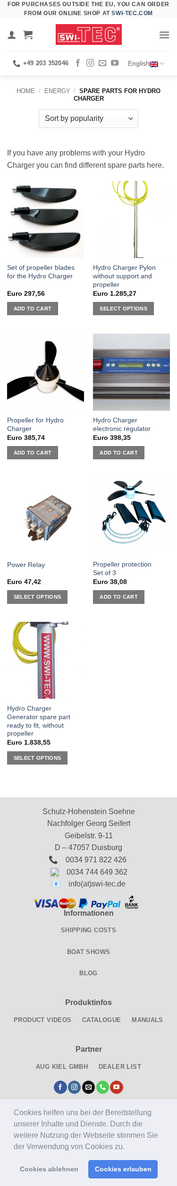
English (139, 63)
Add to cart (33, 308)
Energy (57, 91)
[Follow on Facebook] (78, 63)
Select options (123, 308)
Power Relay (26, 564)
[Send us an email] (102, 63)
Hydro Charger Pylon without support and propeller (124, 276)
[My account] (12, 34)
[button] (127, 1147)
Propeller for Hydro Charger (35, 424)
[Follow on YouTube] (114, 63)
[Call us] (102, 1087)
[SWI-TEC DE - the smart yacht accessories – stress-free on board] (89, 34)
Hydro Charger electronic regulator (122, 424)
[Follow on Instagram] (90, 63)
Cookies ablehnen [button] (49, 1169)
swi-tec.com (132, 13)
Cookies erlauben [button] (123, 1169)
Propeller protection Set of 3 (122, 568)
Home (26, 91)
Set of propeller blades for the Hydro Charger (41, 272)
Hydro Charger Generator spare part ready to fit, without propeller (38, 721)
